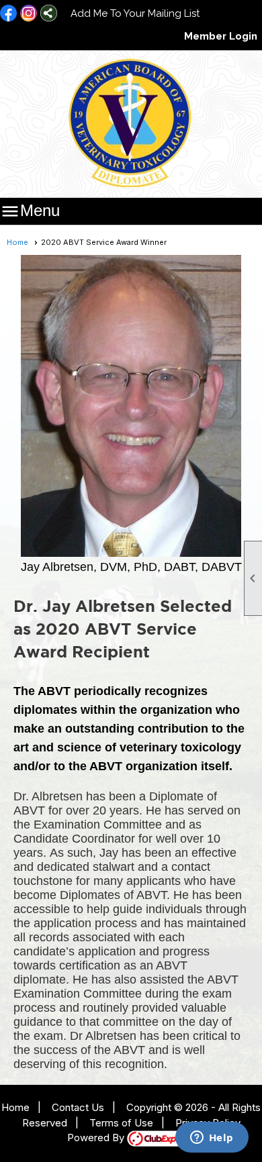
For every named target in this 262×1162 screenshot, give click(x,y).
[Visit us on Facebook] (8, 14)
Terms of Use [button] (121, 1122)
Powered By (97, 1137)
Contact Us (78, 1107)
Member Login (220, 36)
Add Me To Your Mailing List (135, 13)
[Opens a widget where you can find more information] (212, 1138)
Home (17, 242)
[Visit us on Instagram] (28, 14)
